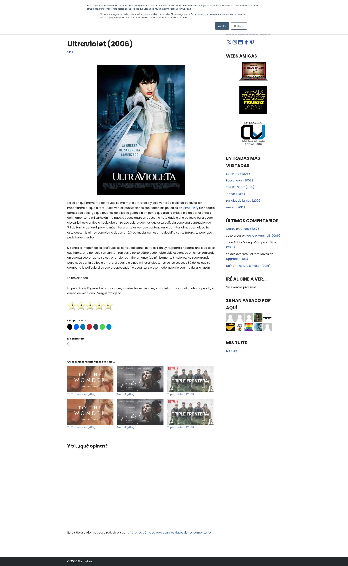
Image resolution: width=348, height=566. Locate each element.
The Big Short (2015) (240, 187)
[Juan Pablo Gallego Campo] (230, 318)
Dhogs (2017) (249, 229)
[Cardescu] (267, 318)
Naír (229, 266)
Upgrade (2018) (237, 259)
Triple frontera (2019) (180, 394)
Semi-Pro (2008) (238, 174)
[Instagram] (235, 42)
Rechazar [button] (239, 25)
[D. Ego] (239, 327)
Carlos (230, 229)
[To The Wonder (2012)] (90, 379)
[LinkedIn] (240, 42)
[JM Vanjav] (249, 327)
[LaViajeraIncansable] (230, 327)
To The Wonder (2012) (81, 394)
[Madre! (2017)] (140, 379)
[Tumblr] (246, 42)
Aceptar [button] (222, 25)
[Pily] (239, 318)
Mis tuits (231, 351)
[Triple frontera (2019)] (190, 379)
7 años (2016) (235, 194)
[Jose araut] (249, 318)
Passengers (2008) (239, 180)
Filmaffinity (190, 208)
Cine (70, 52)
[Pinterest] (252, 42)
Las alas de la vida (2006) (244, 201)
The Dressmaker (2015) (253, 266)
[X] (229, 42)
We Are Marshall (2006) (263, 236)
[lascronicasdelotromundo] (258, 327)
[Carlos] (258, 318)
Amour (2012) (235, 207)
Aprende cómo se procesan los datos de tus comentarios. (171, 532)
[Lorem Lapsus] (267, 327)
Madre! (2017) (125, 394)
